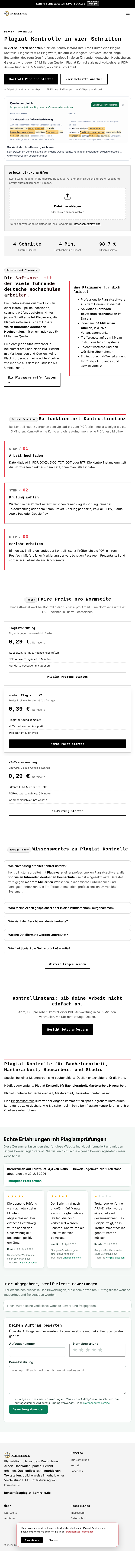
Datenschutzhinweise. (87, 223)
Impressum (78, 1512)
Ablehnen (54, 1540)
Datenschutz (79, 1518)
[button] (67, 204)
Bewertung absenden (28, 1409)
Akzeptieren (32, 1540)
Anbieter (9, 1518)
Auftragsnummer (22, 1343)
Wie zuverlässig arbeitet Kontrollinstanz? (37, 866)
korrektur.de (12, 1485)
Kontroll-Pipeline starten (31, 79)
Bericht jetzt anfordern (67, 1029)
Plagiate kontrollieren (101, 1105)
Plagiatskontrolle (22, 1101)
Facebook (77, 1471)
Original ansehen (28, 1262)
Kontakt (76, 1465)
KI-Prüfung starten (67, 811)
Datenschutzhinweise (96, 1403)
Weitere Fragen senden (67, 964)
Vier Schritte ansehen (84, 79)
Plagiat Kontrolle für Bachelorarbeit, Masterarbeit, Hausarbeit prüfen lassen (57, 1093)
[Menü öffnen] (128, 13)
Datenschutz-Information (80, 1531)
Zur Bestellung (80, 1459)
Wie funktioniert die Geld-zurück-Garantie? (39, 948)
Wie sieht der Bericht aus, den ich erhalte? (38, 921)
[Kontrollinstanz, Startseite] (17, 13)
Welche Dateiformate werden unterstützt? (38, 934)
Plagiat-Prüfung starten (67, 676)
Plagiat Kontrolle (18, 32)
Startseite (10, 1512)
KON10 (93, 3)
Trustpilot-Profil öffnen (24, 1181)
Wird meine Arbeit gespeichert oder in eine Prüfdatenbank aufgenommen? (61, 908)
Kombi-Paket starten (67, 744)
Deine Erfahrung (21, 1362)
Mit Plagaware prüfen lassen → (32, 380)
